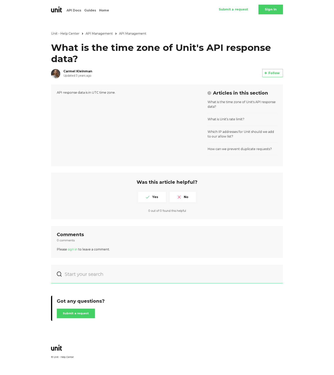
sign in (73, 249)
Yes (155, 197)
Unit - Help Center (65, 33)
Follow (274, 73)
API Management (99, 33)
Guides (90, 10)
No (186, 197)
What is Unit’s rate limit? (226, 119)
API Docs (73, 10)
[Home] (56, 9)
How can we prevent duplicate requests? (240, 149)
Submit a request (233, 9)
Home (104, 10)
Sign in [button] (271, 9)
